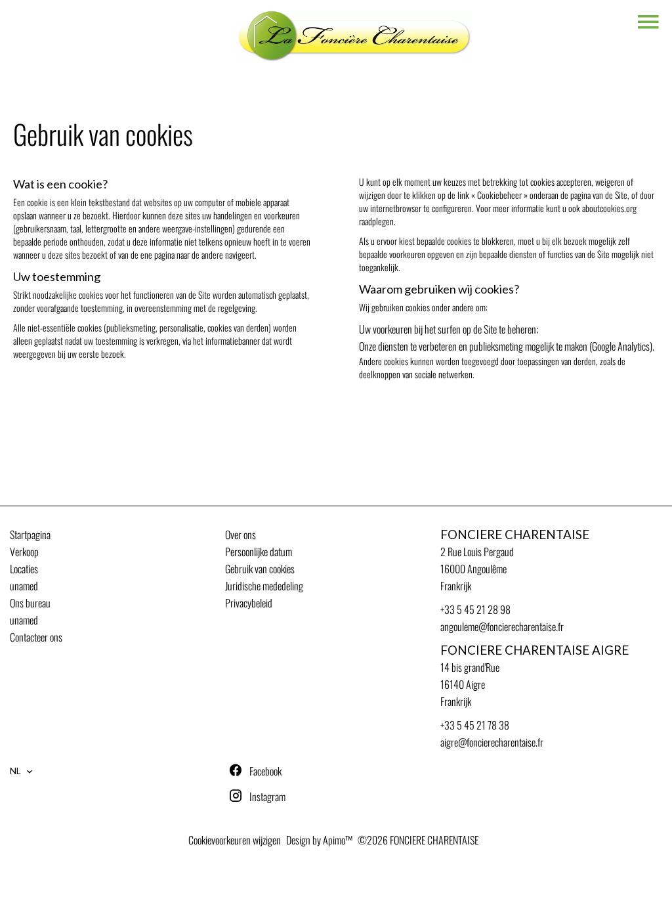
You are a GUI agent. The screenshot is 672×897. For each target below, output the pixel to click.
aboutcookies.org (609, 208)
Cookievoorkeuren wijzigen (234, 840)
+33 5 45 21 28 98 (475, 609)
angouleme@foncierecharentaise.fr (502, 626)
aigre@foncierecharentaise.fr (491, 742)
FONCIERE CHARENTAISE (514, 534)
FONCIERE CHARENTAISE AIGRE (534, 650)
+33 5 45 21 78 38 (474, 725)
